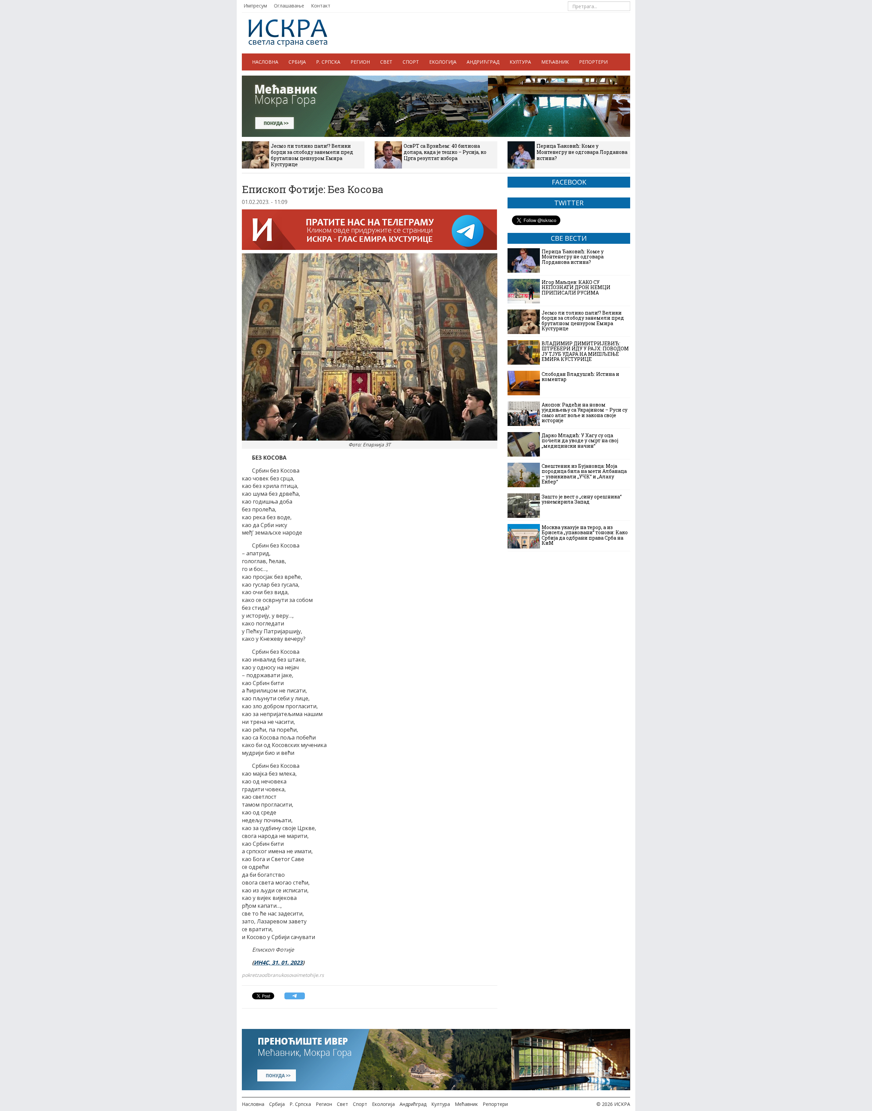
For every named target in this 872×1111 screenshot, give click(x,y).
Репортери (593, 62)
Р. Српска (328, 62)
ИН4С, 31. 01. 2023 (278, 962)
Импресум (255, 5)
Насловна (265, 62)
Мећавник (555, 62)
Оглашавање (289, 5)
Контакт (320, 5)
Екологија (442, 62)
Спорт (411, 62)
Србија (297, 62)
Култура (520, 62)
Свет (386, 62)
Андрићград (483, 62)
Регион (360, 62)
